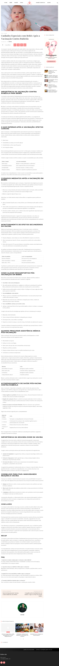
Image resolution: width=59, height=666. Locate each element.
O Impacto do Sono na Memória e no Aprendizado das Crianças (52, 72)
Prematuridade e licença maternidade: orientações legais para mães (53, 81)
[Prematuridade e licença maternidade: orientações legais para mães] (46, 80)
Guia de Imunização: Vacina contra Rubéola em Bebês (10, 593)
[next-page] (23, 639)
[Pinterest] (21, 44)
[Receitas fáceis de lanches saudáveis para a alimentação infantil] (46, 90)
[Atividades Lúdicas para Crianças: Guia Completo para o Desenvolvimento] (46, 76)
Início (2, 33)
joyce (10, 41)
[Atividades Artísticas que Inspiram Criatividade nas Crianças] (22, 627)
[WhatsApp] (24, 44)
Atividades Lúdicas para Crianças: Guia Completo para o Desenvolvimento (53, 76)
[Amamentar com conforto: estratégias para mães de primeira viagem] (46, 85)
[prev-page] (21, 639)
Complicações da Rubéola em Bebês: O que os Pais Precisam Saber (33, 594)
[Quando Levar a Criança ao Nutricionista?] (36, 627)
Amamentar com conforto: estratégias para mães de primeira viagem (52, 86)
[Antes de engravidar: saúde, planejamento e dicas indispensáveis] (8, 627)
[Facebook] (15, 44)
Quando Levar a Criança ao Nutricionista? (36, 634)
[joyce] (22, 607)
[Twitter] (18, 44)
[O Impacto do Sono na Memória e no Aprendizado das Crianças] (46, 71)
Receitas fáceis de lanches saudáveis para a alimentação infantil (52, 90)
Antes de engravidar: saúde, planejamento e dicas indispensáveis (8, 635)
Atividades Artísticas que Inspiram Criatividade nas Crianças (22, 635)
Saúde (5, 33)
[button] (57, 2)
